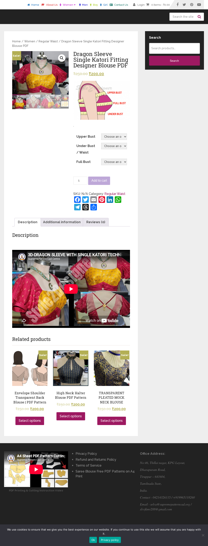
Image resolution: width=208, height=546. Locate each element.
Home (35, 4)
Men (84, 4)
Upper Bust (85, 136)
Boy (95, 4)
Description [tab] (27, 222)
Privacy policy (110, 540)
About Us (51, 4)
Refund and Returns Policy (96, 459)
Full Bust (83, 162)
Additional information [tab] (62, 222)
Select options (30, 421)
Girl (105, 4)
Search (200, 17)
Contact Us (121, 4)
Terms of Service (89, 465)
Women (67, 4)
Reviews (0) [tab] (95, 222)
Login (141, 4)
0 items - (160, 4)
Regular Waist (48, 41)
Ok (93, 540)
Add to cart (99, 180)
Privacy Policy (86, 454)
